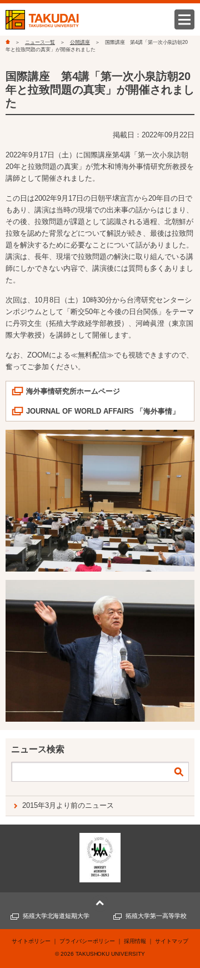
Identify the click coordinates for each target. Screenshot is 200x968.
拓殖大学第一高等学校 (156, 915)
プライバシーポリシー (87, 941)
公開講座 (80, 42)
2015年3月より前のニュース (68, 805)
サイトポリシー (31, 941)
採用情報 (135, 941)
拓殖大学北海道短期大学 (56, 915)
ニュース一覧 (40, 42)
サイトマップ (171, 941)
